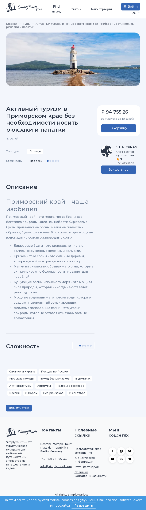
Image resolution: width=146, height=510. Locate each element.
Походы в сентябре (70, 385)
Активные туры (20, 385)
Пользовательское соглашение (88, 450)
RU (134, 13)
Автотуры (44, 385)
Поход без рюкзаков (55, 378)
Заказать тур (119, 169)
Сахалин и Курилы (22, 371)
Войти (132, 6)
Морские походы (21, 378)
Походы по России (54, 371)
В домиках (82, 378)
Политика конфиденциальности (90, 474)
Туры (38, 9)
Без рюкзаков (53, 393)
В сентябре (77, 393)
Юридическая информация (85, 459)
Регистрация (101, 9)
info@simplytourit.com (56, 466)
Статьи (76, 9)
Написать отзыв (19, 408)
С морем (31, 393)
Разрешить (83, 505)
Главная (11, 23)
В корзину (118, 128)
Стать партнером (87, 467)
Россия (14, 393)
